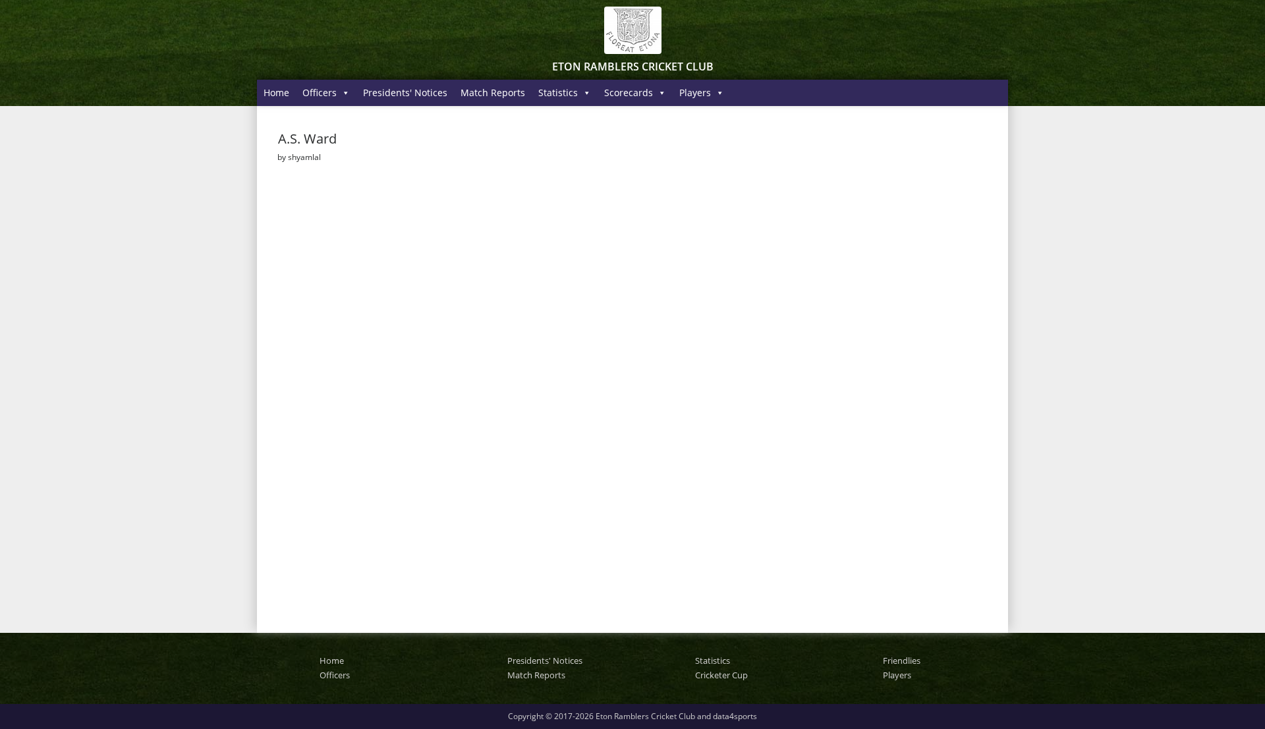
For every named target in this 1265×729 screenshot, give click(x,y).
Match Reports (493, 92)
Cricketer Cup (721, 675)
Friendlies (901, 660)
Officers (319, 92)
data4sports (735, 716)
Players (695, 92)
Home (276, 92)
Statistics (558, 92)
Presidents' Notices (405, 92)
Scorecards (628, 92)
